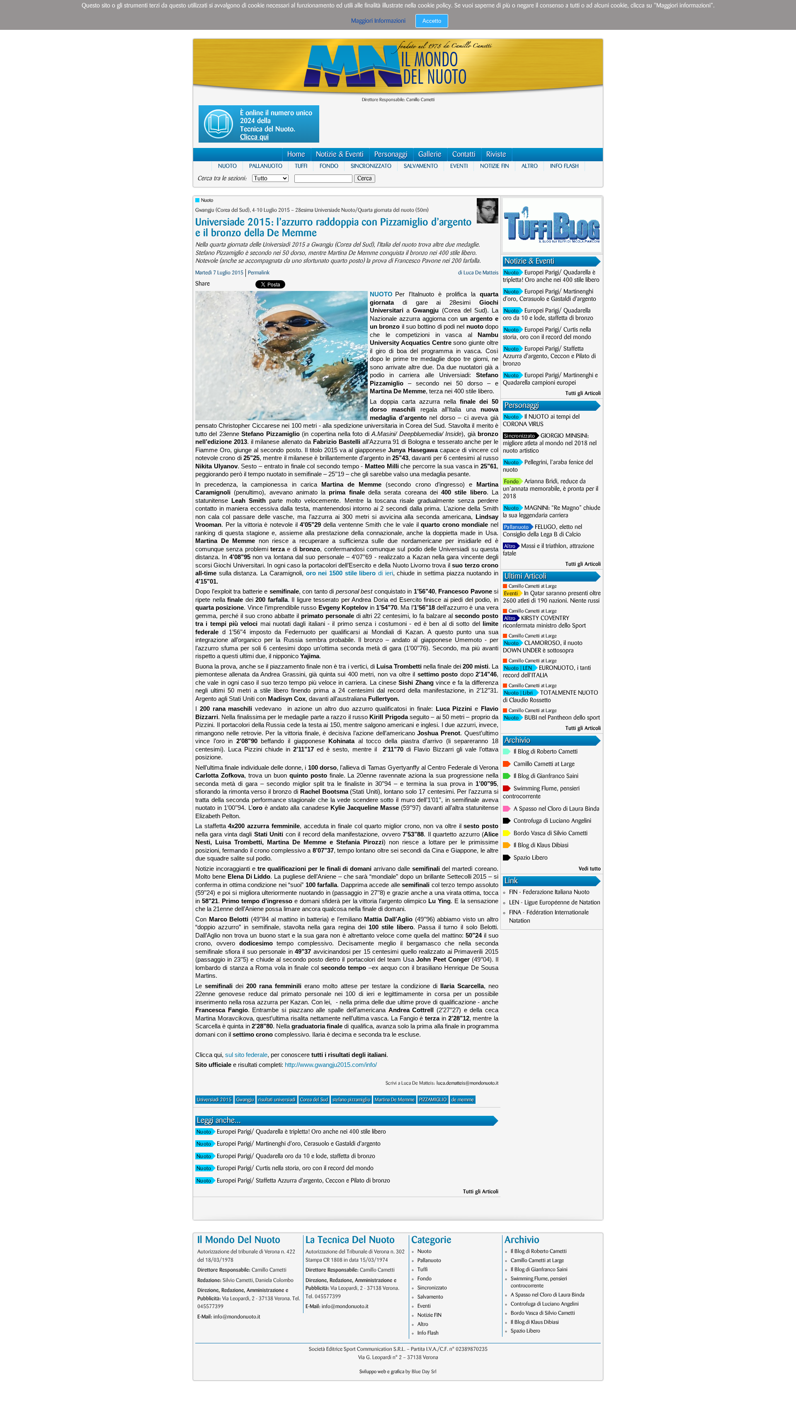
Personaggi (391, 154)
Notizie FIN (494, 166)
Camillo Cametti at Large (533, 586)
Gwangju (245, 1100)
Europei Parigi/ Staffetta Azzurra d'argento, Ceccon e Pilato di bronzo (303, 1181)
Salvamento (421, 166)
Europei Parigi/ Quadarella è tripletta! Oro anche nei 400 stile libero (301, 1132)
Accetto (431, 21)
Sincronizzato (371, 166)
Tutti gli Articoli (480, 1191)
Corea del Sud (314, 1100)
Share (202, 284)
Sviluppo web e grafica (381, 1371)
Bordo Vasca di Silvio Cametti (550, 833)
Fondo (329, 166)
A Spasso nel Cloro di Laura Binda (556, 809)
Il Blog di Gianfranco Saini (546, 776)
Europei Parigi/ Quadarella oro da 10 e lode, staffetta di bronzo (296, 1156)
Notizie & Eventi (340, 154)
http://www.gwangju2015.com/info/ (331, 1064)
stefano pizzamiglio (351, 1100)
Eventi (459, 166)
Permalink (258, 272)
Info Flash (564, 166)
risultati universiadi (277, 1100)
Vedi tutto (590, 868)
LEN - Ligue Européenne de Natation (554, 903)
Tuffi (301, 166)
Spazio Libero (531, 858)
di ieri (349, 573)
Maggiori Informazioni (378, 21)
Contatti (464, 154)
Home (296, 154)
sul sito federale (246, 1054)
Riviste (496, 154)
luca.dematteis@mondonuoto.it (467, 1083)
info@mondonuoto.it (237, 1316)
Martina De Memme (395, 1100)
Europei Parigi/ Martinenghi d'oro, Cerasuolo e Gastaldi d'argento (299, 1144)
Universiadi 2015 (214, 1100)
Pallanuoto (265, 166)
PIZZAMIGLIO (433, 1100)
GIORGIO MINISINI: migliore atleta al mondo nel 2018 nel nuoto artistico (550, 443)
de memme (462, 1100)
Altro (530, 166)
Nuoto (227, 166)
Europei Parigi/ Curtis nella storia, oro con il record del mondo (295, 1168)
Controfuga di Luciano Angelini (552, 821)
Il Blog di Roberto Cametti (546, 752)
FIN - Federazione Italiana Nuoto (549, 892)
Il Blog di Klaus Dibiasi (541, 845)
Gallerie (430, 154)
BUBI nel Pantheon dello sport (562, 718)
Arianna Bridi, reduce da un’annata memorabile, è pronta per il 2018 (550, 489)
